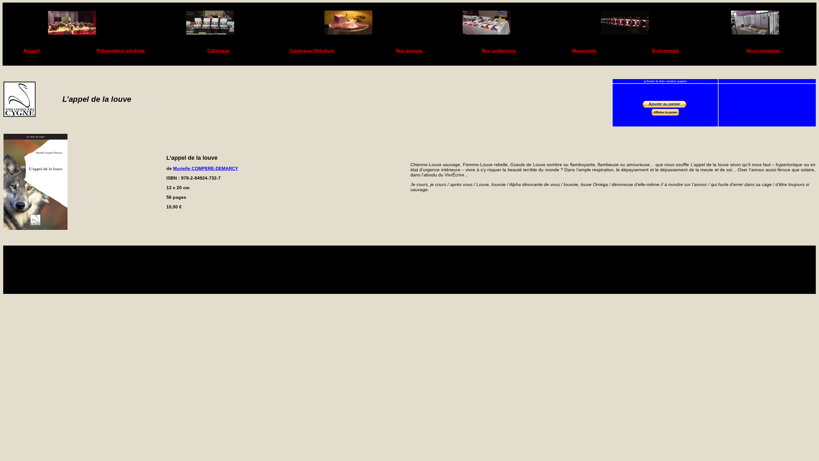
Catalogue (218, 50)
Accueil (31, 50)
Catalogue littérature (312, 50)
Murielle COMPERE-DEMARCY (205, 168)
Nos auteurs (409, 50)
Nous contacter (763, 50)
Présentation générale (121, 50)
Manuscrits (584, 50)
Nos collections (499, 50)
